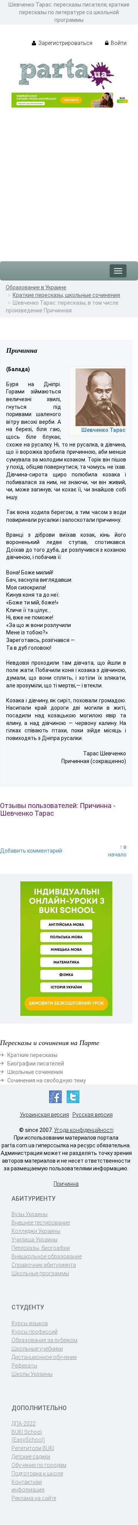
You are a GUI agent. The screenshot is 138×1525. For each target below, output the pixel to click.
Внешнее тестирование (41, 1223)
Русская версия (92, 1115)
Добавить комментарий (31, 851)
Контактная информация (28, 1486)
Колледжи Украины (36, 1231)
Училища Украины (35, 1239)
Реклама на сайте (34, 1498)
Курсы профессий (35, 1332)
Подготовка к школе (37, 1473)
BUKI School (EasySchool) (28, 1436)
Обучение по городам (39, 1465)
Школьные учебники (37, 1349)
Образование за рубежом (44, 1340)
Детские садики (31, 1457)
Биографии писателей (35, 1063)
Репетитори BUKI (33, 1448)
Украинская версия (44, 1115)
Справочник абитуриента (44, 1265)
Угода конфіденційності (83, 1130)
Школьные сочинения (35, 1072)
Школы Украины (32, 1374)
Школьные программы (40, 1273)
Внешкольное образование (47, 1256)
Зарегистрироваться (64, 43)
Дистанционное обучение (44, 1357)
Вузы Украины (30, 1214)
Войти (118, 43)
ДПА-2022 (24, 1423)
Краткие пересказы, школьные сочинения (66, 295)
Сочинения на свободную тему (46, 1080)
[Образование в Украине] (66, 73)
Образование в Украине (36, 287)
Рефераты (24, 1365)
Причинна (66, 1184)
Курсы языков (30, 1323)
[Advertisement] (69, 180)
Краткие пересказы (32, 1055)
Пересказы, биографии (41, 1248)
